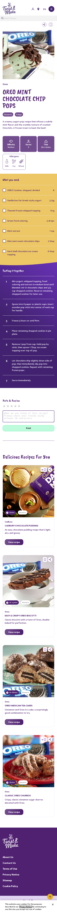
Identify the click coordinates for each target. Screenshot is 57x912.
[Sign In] (33, 9)
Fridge (19, 114)
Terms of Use (10, 868)
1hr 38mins (13, 692)
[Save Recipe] (45, 469)
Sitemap (7, 880)
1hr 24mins (13, 602)
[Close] (53, 904)
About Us (8, 857)
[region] (28, 906)
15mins (11, 512)
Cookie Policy (10, 886)
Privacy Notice (11, 874)
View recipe (14, 542)
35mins (12, 782)
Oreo (5, 84)
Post (28, 428)
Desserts (8, 114)
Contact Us (9, 863)
